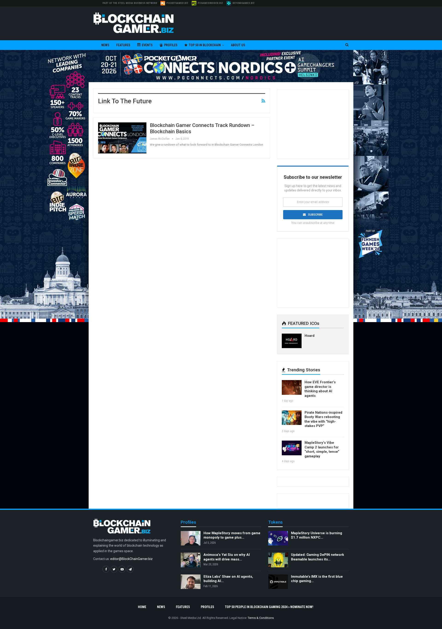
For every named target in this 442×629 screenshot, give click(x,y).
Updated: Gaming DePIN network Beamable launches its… (317, 557)
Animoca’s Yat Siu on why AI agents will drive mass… (227, 557)
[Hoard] (292, 341)
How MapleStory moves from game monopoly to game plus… (232, 535)
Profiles (170, 45)
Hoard (309, 336)
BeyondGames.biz (244, 3)
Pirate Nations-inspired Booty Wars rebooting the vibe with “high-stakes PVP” (323, 419)
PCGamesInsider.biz (210, 3)
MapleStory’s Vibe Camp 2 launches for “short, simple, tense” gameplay (322, 449)
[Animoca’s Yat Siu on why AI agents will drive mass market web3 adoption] (191, 560)
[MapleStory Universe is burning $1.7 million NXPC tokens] (278, 538)
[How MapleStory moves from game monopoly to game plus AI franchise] (191, 538)
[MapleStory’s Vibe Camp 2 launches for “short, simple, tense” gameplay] (292, 448)
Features (123, 45)
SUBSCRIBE (315, 214)
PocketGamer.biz (177, 3)
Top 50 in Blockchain (205, 45)
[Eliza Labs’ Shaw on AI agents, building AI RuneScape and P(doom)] (191, 581)
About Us (238, 45)
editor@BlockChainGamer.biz (131, 559)
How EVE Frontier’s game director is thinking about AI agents (320, 389)
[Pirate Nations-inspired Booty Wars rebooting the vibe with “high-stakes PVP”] (292, 417)
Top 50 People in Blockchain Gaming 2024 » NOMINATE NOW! (269, 607)
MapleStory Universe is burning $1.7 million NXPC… (316, 535)
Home (142, 607)
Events (147, 45)
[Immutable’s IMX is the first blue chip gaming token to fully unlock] (278, 581)
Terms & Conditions (261, 618)
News (105, 45)
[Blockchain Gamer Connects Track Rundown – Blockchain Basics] (122, 137)
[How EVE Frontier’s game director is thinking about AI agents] (292, 387)
